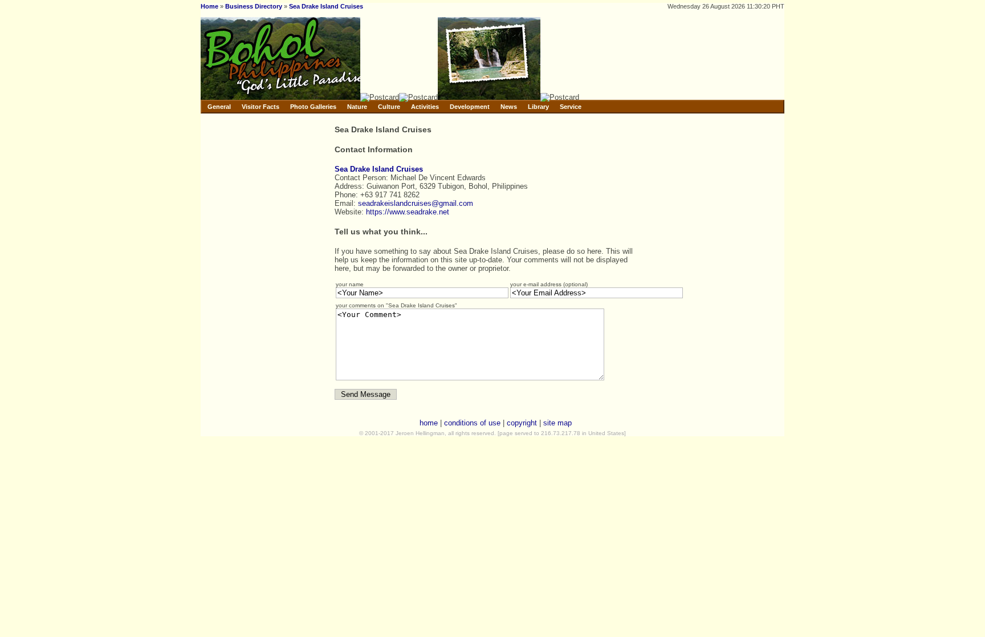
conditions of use (472, 423)
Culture (389, 106)
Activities (425, 106)
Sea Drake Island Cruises (326, 6)
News (508, 106)
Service (570, 106)
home (429, 423)
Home (209, 6)
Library (538, 106)
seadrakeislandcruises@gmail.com (415, 203)
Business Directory (253, 6)
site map (557, 423)
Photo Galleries (313, 106)
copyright (522, 423)
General (219, 106)
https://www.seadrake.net (407, 212)
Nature (357, 106)
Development (470, 106)
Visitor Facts (260, 106)
